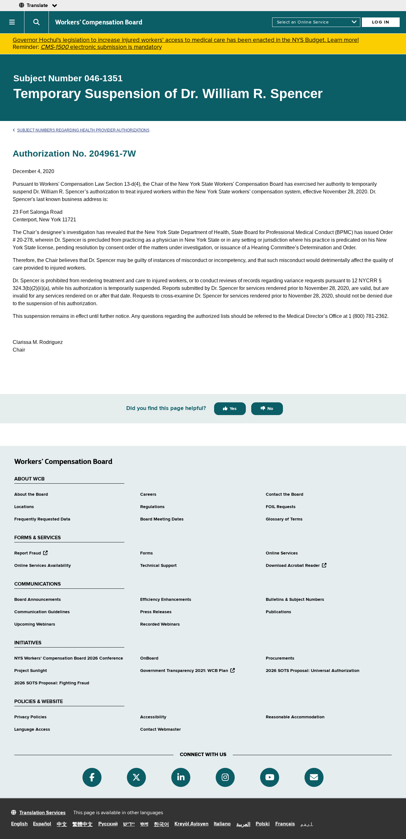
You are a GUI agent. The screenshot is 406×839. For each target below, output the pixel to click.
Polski (263, 824)
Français (285, 824)
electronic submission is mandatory (101, 47)
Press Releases (156, 612)
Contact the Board (284, 494)
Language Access (32, 729)
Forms (146, 553)
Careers (148, 494)
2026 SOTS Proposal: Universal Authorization (312, 670)
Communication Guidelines (42, 612)
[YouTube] (269, 777)
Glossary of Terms (284, 519)
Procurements (280, 658)
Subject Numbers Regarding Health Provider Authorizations (83, 130)
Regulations (152, 507)
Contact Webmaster (160, 729)
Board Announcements (37, 599)
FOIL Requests (281, 507)
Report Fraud (31, 553)
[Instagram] (225, 777)
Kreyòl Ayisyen (191, 824)
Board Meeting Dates (162, 519)
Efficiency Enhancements (165, 599)
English (19, 824)
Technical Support (158, 565)
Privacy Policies (30, 717)
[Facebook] (92, 777)
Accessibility (153, 717)
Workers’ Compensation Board (99, 22)
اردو (306, 824)
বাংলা (144, 824)
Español (42, 824)
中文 (62, 824)
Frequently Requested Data (42, 519)
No (270, 408)
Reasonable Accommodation (295, 717)
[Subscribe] (314, 777)
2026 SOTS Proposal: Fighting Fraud (51, 683)
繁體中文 (82, 824)
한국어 (161, 824)
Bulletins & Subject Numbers (295, 599)
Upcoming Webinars (34, 624)
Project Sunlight (30, 670)
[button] (12, 22)
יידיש (129, 824)
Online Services (282, 553)
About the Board (31, 494)
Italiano (222, 824)
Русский (108, 824)
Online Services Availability (42, 565)
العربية (243, 824)
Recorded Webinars (160, 624)
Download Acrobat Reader (296, 565)
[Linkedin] (180, 777)
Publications (278, 612)
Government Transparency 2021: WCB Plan (187, 670)
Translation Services (42, 813)
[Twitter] (136, 777)
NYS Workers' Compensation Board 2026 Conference (68, 658)
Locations (24, 507)
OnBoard (149, 658)
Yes (233, 408)
